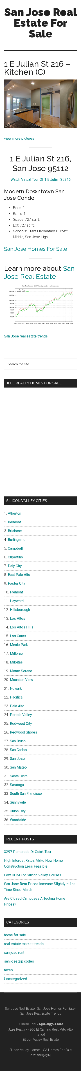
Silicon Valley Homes (24, 1050)
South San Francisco (26, 793)
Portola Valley (21, 715)
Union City (18, 811)
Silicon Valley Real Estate (40, 1039)
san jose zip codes (19, 961)
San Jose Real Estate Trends (40, 1013)
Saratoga (17, 785)
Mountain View (21, 680)
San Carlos (18, 750)
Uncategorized (15, 979)
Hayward (17, 601)
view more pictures (19, 138)
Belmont (14, 522)
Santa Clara (18, 776)
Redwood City (21, 723)
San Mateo (18, 767)
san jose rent (14, 952)
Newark (16, 688)
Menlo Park (19, 645)
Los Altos (17, 618)
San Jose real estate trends (26, 336)
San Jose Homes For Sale (35, 249)
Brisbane (15, 531)
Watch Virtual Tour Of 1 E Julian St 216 (41, 179)
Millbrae (16, 653)
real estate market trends (24, 944)
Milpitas (16, 662)
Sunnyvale (18, 802)
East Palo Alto (19, 575)
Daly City (15, 566)
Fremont (16, 592)
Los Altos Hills (21, 627)
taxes (8, 970)
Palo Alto (17, 706)
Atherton (14, 513)
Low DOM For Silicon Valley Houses (32, 875)
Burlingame (16, 540)
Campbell (15, 548)
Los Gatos (18, 636)
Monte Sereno (21, 671)
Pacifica (16, 697)
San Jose (17, 758)
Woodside (18, 820)
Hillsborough (20, 610)
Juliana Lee (27, 1024)
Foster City (16, 583)
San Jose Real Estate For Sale (40, 23)
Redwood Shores (23, 732)
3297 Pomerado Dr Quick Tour (27, 852)
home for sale (15, 935)
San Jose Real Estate (39, 272)
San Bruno (18, 741)
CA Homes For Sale (57, 1050)
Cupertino (15, 557)
